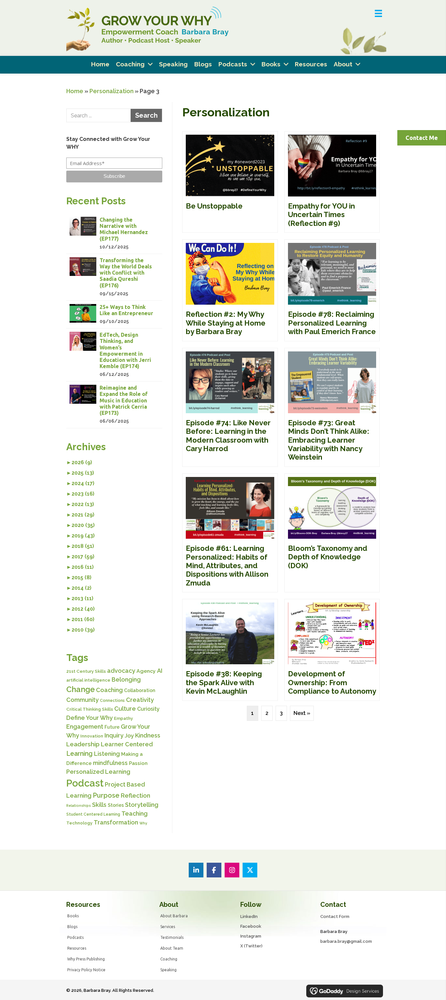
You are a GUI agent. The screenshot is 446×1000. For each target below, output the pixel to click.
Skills (99, 804)
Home (74, 91)
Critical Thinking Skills (89, 709)
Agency (146, 671)
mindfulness (110, 762)
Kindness (147, 735)
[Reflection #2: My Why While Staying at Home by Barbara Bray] (230, 290)
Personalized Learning (98, 771)
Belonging (126, 679)
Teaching (134, 813)
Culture (125, 708)
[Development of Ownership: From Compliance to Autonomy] (332, 650)
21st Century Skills (86, 671)
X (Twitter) (251, 945)
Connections (112, 700)
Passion (138, 763)
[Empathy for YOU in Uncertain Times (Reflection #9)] (332, 182)
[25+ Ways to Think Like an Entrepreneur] (114, 314)
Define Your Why (89, 717)
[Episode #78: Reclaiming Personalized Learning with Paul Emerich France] (332, 290)
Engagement (84, 726)
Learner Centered (127, 744)
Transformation (116, 822)
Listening (107, 753)
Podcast (85, 783)
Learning (79, 753)
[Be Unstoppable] (230, 182)
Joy (129, 735)
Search (146, 115)
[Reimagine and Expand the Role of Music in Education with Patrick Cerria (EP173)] (114, 404)
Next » (302, 713)
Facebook (250, 926)
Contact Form (334, 916)
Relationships (78, 805)
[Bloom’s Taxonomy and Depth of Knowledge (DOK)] (332, 533)
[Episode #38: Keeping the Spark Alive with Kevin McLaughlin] (230, 650)
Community (82, 699)
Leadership (83, 744)
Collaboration (139, 690)
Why (143, 823)
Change (80, 689)
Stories (116, 805)
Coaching (109, 689)
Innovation (91, 736)
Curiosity (148, 709)
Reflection (135, 795)
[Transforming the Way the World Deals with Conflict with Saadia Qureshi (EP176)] (114, 277)
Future (111, 727)
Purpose (106, 795)
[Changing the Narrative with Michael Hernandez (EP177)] (114, 233)
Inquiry (113, 735)
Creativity (140, 699)
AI (159, 670)
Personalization (111, 91)
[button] (114, 176)
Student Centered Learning (93, 814)
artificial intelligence (88, 680)
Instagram (250, 936)
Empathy (123, 718)
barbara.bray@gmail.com (346, 941)
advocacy (121, 670)
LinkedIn (249, 916)
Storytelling (141, 804)
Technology (79, 823)
